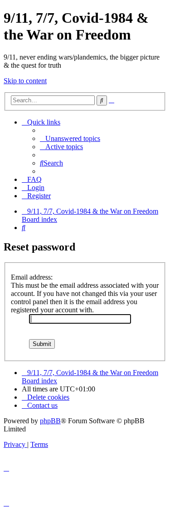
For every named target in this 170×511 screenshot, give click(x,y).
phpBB (50, 421)
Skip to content (25, 81)
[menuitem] (70, 138)
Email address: (32, 277)
